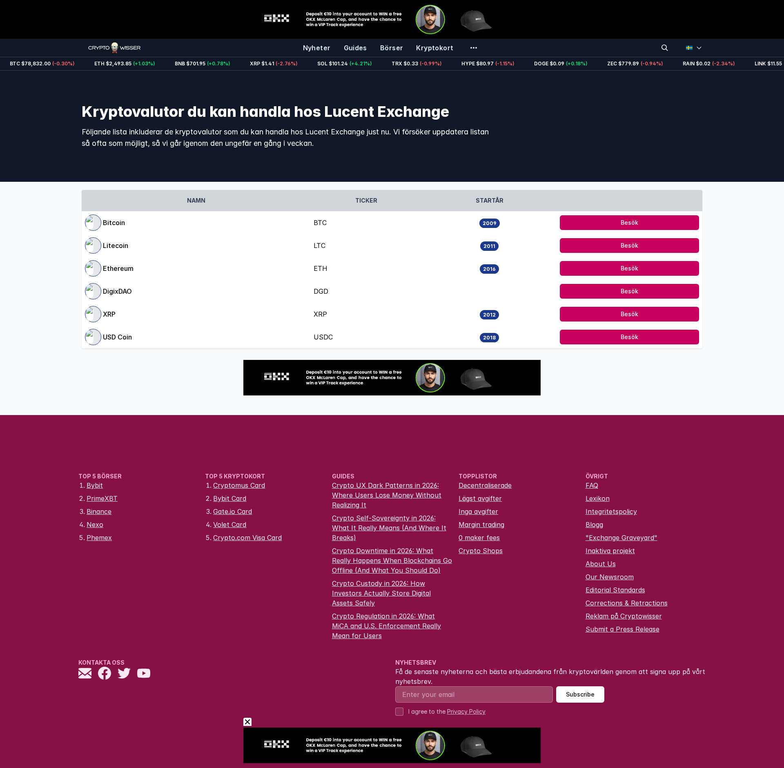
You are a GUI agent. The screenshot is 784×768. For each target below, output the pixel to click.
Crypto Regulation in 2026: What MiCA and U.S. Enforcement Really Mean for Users (386, 626)
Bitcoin (114, 223)
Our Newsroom (610, 577)
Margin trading (481, 524)
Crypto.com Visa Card (247, 538)
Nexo (95, 524)
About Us (601, 564)
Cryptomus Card (239, 485)
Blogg (594, 524)
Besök (629, 222)
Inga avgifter (478, 511)
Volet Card (229, 524)
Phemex (99, 538)
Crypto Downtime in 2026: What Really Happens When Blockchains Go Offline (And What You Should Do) (392, 560)
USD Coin (117, 337)
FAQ (592, 485)
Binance (99, 511)
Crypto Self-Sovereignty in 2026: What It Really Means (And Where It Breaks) (389, 528)
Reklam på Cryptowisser (624, 616)
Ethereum (118, 268)
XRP (109, 314)
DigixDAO (117, 291)
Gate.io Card (232, 511)
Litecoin (115, 245)
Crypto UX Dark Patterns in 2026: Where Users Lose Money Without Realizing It (386, 495)
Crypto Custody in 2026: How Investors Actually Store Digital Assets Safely (381, 593)
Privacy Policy (466, 711)
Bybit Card (229, 498)
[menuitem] (317, 48)
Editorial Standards (615, 590)
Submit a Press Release (622, 629)
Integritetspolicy (611, 511)
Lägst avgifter (480, 498)
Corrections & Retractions (627, 603)
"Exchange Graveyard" (621, 538)
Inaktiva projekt (610, 551)
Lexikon (598, 498)
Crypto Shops (481, 551)
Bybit (95, 485)
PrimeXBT (102, 498)
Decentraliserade (485, 485)
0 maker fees (479, 538)
